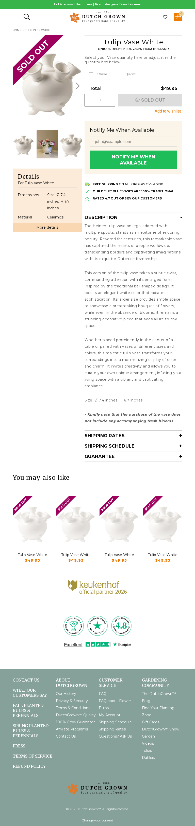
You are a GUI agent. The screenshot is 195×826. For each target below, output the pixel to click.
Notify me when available (133, 160)
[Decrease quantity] (89, 100)
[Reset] (17, 17)
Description (101, 217)
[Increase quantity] (111, 100)
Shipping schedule (110, 446)
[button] (77, 86)
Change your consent (97, 820)
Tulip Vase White (32, 555)
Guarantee (100, 456)
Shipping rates (105, 435)
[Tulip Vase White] (32, 522)
